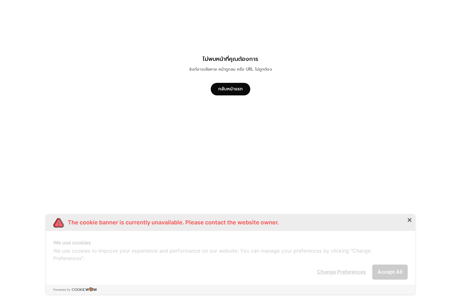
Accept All (390, 272)
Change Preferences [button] (341, 272)
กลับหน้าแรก (230, 89)
